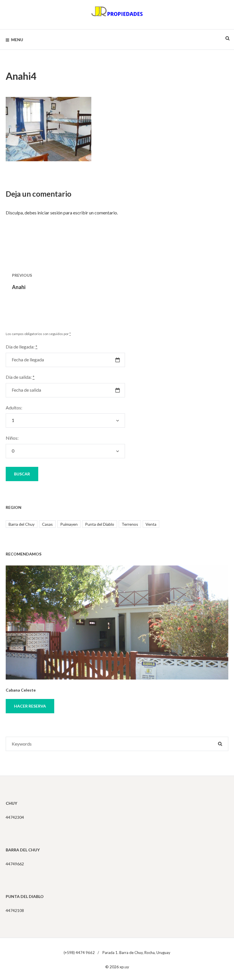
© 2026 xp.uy (117, 966)
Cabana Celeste (21, 690)
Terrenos (130, 524)
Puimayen (69, 524)
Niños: (12, 438)
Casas (47, 524)
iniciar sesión (49, 212)
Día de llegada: (21, 346)
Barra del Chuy (22, 524)
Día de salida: (20, 377)
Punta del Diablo (99, 524)
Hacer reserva (30, 706)
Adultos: (14, 407)
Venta (151, 524)
